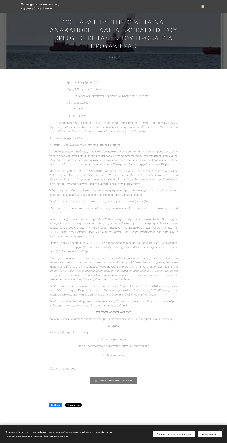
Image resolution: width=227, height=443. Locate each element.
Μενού (204, 6)
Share (57, 405)
